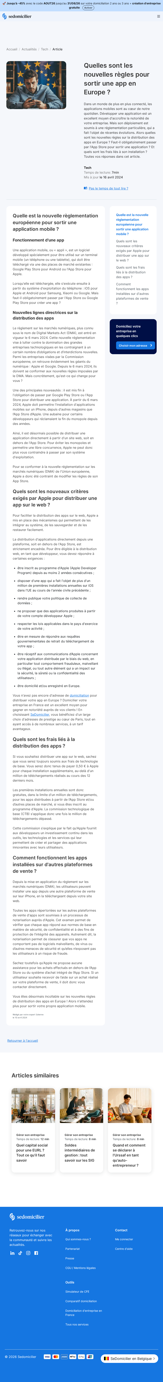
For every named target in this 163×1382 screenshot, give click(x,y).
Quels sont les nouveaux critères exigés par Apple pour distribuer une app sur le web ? (132, 250)
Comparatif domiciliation (81, 1301)
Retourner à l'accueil (22, 1041)
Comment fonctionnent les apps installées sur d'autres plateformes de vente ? (132, 293)
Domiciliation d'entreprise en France (83, 1313)
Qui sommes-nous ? (78, 1239)
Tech (44, 49)
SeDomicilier (39, 714)
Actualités (29, 49)
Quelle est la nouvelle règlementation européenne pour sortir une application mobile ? (132, 224)
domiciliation (79, 695)
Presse (69, 1258)
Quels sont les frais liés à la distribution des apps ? (131, 272)
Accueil (11, 49)
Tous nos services (76, 1324)
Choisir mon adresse (133, 345)
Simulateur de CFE (77, 1291)
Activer (88, 7)
